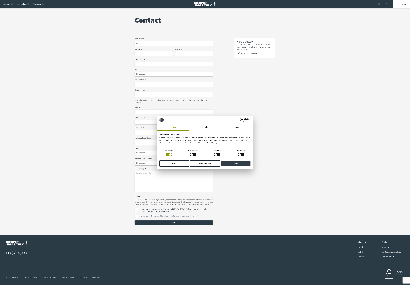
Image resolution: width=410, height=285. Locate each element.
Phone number (140, 90)
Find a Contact (388, 257)
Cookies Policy (96, 277)
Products (385, 242)
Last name (179, 49)
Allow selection (205, 163)
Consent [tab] (173, 127)
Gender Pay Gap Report (50, 277)
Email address (140, 80)
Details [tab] (205, 127)
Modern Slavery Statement (31, 277)
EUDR (360, 252)
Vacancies (386, 247)
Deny (174, 163)
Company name (140, 59)
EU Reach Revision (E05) (391, 252)
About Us (362, 242)
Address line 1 (140, 107)
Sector (137, 70)
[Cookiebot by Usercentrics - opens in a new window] (241, 120)
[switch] (193, 154)
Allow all (235, 163)
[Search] (386, 4)
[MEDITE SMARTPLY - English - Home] (205, 4)
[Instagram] (19, 253)
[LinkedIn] (14, 253)
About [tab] (237, 127)
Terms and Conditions (68, 277)
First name (139, 49)
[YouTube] (24, 253)
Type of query (140, 39)
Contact (361, 257)
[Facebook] (8, 253)
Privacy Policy (83, 277)
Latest (360, 247)
